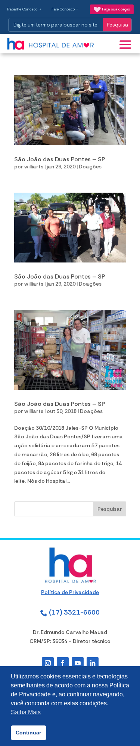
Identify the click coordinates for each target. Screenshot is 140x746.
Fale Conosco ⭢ (65, 9)
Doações (90, 166)
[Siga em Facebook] (63, 663)
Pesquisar (109, 509)
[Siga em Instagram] (48, 663)
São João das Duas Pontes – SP (59, 159)
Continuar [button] (28, 733)
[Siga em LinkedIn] (93, 663)
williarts (33, 166)
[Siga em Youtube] (78, 663)
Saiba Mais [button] (26, 712)
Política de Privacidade (70, 592)
